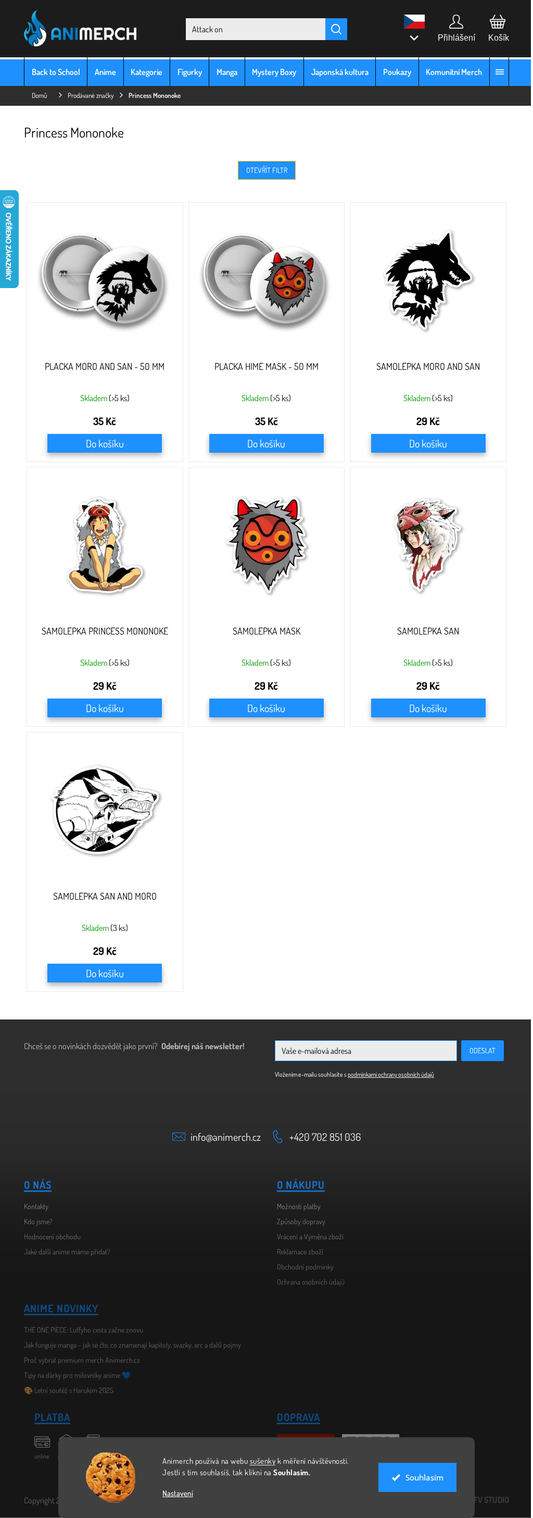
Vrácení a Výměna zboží (306, 1236)
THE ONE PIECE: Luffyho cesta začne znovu (79, 1329)
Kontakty (32, 1206)
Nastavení (174, 1493)
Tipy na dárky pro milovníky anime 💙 (73, 1375)
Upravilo (473, 1500)
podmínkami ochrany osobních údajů (387, 1074)
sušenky (259, 1461)
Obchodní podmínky (301, 1266)
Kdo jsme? (34, 1221)
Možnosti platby (295, 1206)
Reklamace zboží (296, 1251)
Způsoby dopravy (297, 1221)
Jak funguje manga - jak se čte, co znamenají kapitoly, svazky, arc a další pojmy (128, 1344)
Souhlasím (420, 1477)
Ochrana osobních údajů (307, 1281)
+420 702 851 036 (321, 1136)
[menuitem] (52, 71)
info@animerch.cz (222, 1136)
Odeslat (479, 1050)
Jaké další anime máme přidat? (63, 1251)
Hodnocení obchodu (48, 1236)
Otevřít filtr (262, 170)
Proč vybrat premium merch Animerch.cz (78, 1359)
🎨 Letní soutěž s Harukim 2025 (65, 1390)
